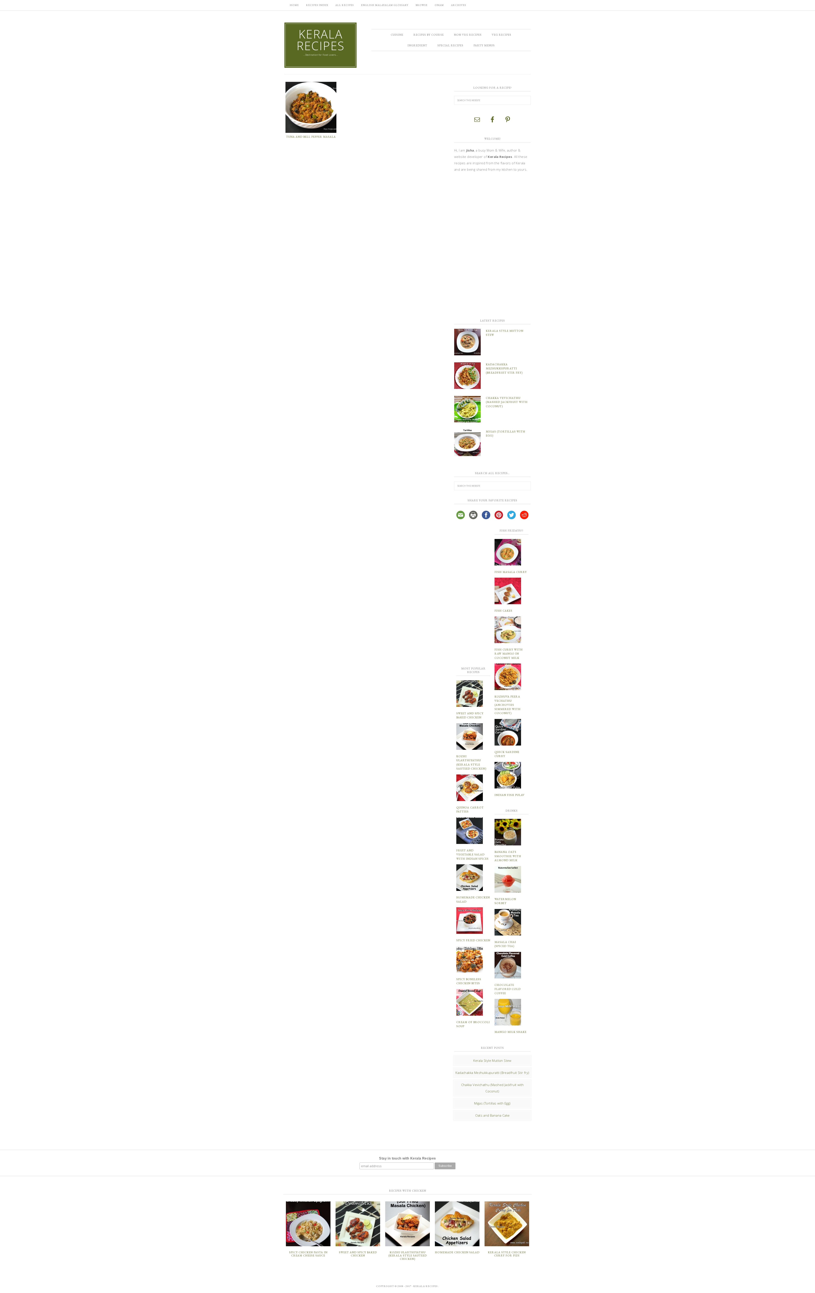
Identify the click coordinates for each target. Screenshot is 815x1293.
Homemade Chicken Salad (457, 1252)
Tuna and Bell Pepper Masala (311, 137)
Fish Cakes (503, 610)
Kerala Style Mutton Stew (492, 1060)
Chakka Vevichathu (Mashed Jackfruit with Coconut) (507, 402)
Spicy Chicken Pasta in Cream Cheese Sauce (308, 1254)
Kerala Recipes (320, 39)
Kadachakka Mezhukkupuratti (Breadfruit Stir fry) (504, 368)
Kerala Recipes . (426, 1286)
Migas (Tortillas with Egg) (492, 1103)
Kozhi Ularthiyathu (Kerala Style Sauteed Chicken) (407, 1255)
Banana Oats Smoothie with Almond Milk (508, 856)
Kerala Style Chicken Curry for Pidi (507, 1254)
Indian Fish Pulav (510, 795)
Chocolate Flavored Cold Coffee (508, 989)
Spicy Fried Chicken (473, 940)
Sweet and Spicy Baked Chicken (358, 1254)
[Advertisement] (486, 245)
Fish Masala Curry (511, 572)
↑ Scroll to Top (34, 1288)
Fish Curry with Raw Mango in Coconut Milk (509, 654)
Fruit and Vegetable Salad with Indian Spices (472, 855)
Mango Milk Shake (511, 1032)
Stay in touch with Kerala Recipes (407, 1158)
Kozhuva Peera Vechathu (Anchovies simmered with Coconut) (508, 705)
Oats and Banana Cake (492, 1115)
